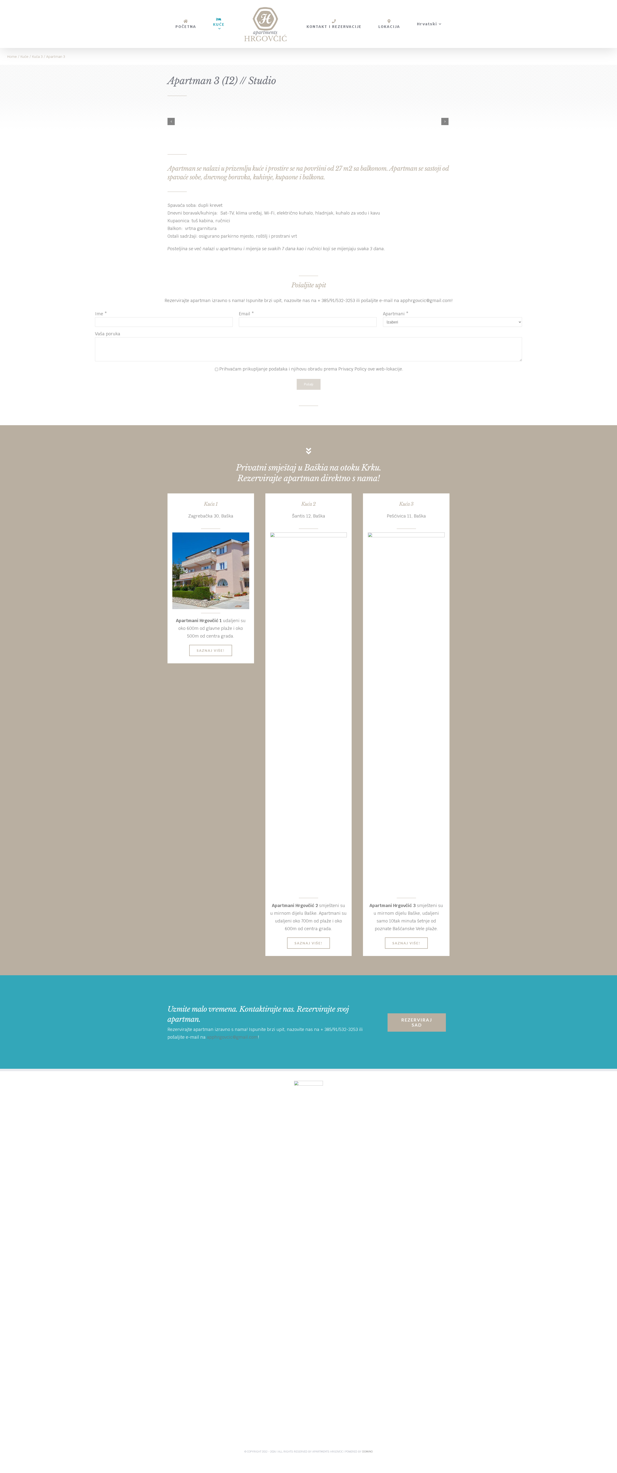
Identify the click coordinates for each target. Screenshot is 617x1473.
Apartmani (394, 313)
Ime (99, 313)
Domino (367, 1451)
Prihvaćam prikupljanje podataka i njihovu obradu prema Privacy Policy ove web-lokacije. (311, 369)
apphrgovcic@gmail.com (425, 300)
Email (244, 313)
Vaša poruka (107, 333)
